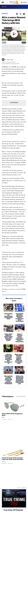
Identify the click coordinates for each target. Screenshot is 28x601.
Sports (5, 13)
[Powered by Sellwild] (24, 487)
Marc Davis (10, 59)
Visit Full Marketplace (21, 396)
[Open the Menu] (2, 2)
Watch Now (23, 2)
